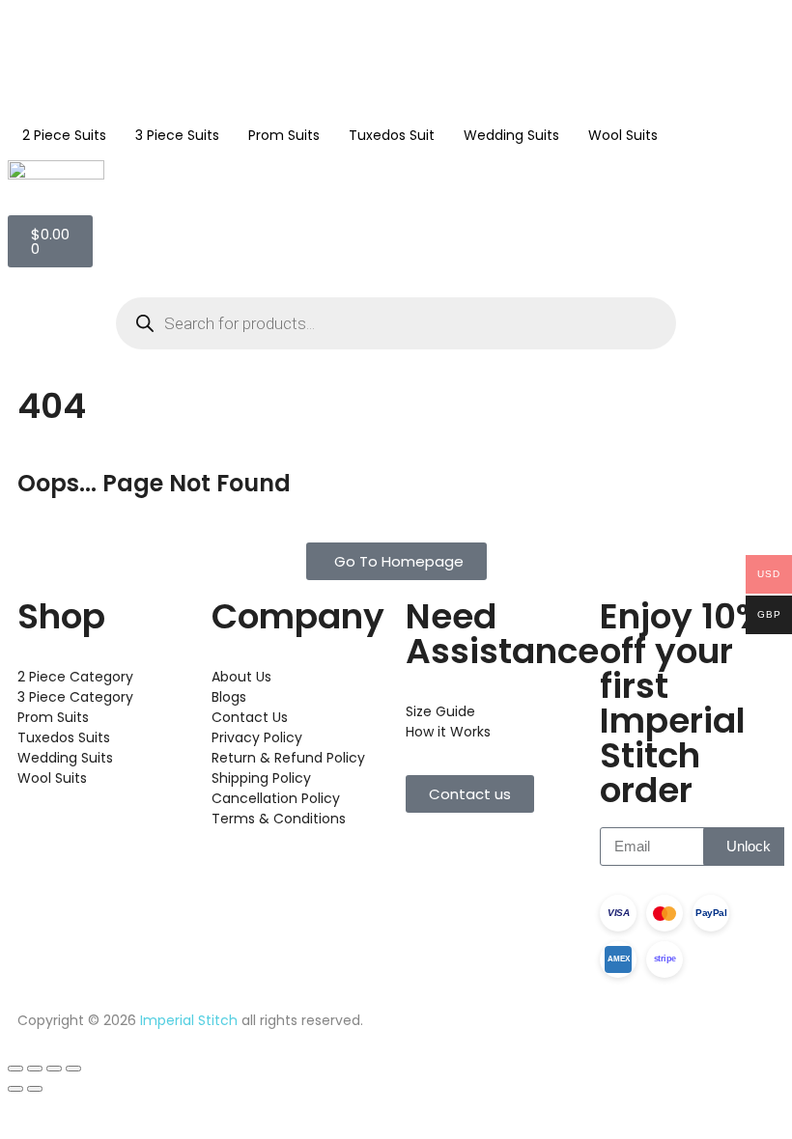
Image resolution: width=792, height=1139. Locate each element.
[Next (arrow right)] (34, 1089)
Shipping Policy (261, 778)
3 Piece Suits (177, 135)
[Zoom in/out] (15, 1068)
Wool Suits (623, 135)
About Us (241, 676)
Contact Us (250, 717)
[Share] (54, 1068)
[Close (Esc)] (73, 1068)
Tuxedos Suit (392, 135)
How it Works (448, 731)
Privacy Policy (257, 737)
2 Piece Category (75, 676)
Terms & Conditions (279, 818)
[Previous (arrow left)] (15, 1089)
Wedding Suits (511, 135)
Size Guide (440, 711)
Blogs (229, 697)
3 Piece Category (75, 697)
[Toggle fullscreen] (34, 1068)
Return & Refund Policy (288, 757)
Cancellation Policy (276, 798)
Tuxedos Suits (63, 737)
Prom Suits (284, 135)
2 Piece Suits (64, 135)
